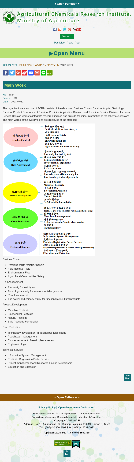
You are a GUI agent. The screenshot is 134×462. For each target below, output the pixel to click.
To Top (67, 453)
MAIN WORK (35, 64)
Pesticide (59, 42)
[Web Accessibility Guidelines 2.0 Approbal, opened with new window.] (63, 445)
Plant (70, 42)
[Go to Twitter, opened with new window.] (12, 72)
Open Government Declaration (76, 407)
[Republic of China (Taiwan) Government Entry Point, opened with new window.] (76, 444)
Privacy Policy (47, 407)
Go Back (128, 377)
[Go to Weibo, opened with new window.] (24, 72)
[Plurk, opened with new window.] (59, 29)
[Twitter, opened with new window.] (64, 29)
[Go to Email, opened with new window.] (31, 72)
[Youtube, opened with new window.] (77, 29)
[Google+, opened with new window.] (69, 29)
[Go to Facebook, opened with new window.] (6, 72)
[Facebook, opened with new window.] (55, 29)
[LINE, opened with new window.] (43, 72)
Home (22, 64)
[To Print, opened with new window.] (50, 72)
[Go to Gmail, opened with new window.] (37, 72)
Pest (77, 42)
